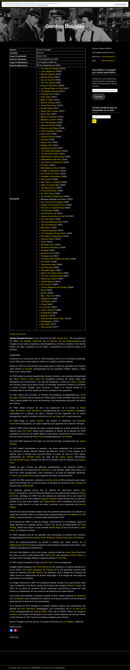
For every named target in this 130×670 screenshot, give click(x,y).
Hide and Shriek (48, 125)
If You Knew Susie (49, 191)
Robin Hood (38, 436)
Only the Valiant (48, 219)
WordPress (36, 668)
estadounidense (74, 341)
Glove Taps (46, 114)
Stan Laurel (35, 379)
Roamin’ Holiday (48, 102)
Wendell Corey (33, 457)
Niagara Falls (46, 145)
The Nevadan (47, 210)
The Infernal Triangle (50, 68)
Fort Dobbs (46, 262)
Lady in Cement (48, 310)
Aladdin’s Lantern (48, 119)
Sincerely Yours (47, 244)
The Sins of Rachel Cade (52, 276)
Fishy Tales (46, 97)
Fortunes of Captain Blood (52, 208)
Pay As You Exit (47, 80)
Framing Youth (47, 94)
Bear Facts (45, 134)
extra (63, 359)
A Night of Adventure (50, 171)
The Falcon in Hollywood (51, 162)
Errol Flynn (27, 431)
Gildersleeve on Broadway (52, 156)
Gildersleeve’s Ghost (50, 168)
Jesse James (66, 457)
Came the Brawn (48, 131)
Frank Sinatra (42, 567)
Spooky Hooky (47, 77)
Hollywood (45, 470)
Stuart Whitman (48, 537)
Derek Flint (50, 555)
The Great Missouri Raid (51, 222)
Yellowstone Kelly (48, 264)
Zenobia (44, 139)
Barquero (45, 316)
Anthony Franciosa (64, 537)
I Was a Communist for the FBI (54, 216)
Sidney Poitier (40, 611)
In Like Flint (46, 307)
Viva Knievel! (46, 327)
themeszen (60, 668)
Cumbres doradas (49, 230)
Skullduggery (46, 321)
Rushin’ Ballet (46, 108)
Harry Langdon (78, 382)
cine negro (56, 416)
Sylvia (43, 290)
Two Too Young (47, 83)
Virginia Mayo (50, 501)
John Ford (25, 545)
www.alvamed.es (108, 61)
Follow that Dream (49, 279)
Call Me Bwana (47, 281)
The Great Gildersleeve (51, 151)
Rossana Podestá (48, 499)
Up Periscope (47, 267)
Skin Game (45, 324)
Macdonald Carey (21, 460)
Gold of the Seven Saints (52, 273)
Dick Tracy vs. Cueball (50, 182)
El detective (46, 313)
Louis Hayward (68, 410)
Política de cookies (42, 5)
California (36, 341)
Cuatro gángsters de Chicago (54, 287)
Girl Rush (45, 165)
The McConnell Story (50, 247)
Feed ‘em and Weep (49, 128)
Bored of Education (49, 85)
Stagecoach (46, 298)
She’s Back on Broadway (51, 236)
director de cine (58, 341)
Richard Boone (33, 537)
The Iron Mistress (48, 225)
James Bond (70, 552)
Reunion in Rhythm (49, 117)
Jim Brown (79, 537)
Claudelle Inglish (48, 270)
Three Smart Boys (49, 105)
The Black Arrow (48, 188)
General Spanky (48, 74)
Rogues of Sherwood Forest (53, 205)
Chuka (43, 304)
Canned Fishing (48, 137)
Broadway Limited (49, 148)
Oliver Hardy (20, 379)
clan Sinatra (37, 572)
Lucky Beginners (48, 71)
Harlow (44, 293)
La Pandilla (27, 369)
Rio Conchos (46, 284)
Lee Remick (18, 598)
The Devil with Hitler (49, 154)
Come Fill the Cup (48, 213)
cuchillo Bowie (27, 486)
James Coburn (76, 555)
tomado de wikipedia (18, 334)
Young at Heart (47, 239)
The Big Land (46, 256)
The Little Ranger (48, 122)
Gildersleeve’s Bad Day (51, 159)
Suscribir (98, 97)
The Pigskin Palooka (49, 91)
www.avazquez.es (108, 56)
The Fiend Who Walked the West (55, 259)
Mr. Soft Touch (47, 193)
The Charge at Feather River (53, 233)
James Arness (28, 475)
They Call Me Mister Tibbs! (53, 318)
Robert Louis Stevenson (30, 410)
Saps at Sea (46, 142)
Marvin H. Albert (74, 585)
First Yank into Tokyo (50, 173)
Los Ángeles (25, 341)
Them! (43, 242)
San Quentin (46, 179)
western (40, 421)
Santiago (45, 250)
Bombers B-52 (47, 253)
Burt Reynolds (28, 609)
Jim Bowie (78, 483)
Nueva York (62, 338)
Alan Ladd (52, 480)
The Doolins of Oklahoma (52, 196)
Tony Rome (46, 301)
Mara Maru (45, 227)
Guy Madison (73, 514)
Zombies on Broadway (51, 176)
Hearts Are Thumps (49, 111)
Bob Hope (56, 527)
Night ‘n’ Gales (47, 100)
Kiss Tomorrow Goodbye (52, 202)
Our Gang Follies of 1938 (52, 88)
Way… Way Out (47, 296)
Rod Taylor (49, 562)
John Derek (67, 436)
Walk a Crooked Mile (50, 185)
